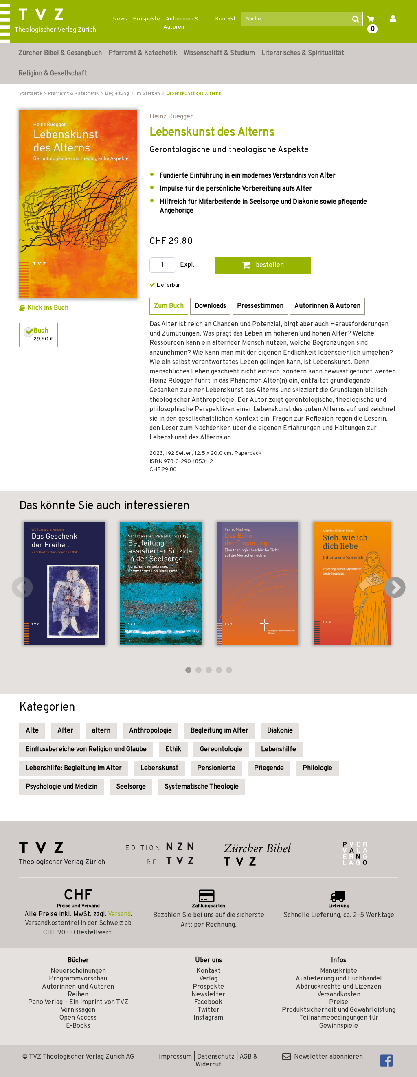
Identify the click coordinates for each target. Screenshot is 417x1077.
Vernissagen (78, 1010)
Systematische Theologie (202, 787)
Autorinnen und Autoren (78, 987)
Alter (65, 731)
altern (101, 731)
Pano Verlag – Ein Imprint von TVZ (78, 1002)
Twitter (208, 1010)
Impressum (175, 1057)
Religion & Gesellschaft (52, 74)
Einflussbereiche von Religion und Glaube (86, 750)
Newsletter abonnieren (327, 1057)
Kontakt (225, 18)
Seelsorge (131, 787)
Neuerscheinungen (78, 971)
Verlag (208, 979)
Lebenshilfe (278, 750)
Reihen (78, 995)
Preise (338, 1002)
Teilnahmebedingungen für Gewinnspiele (338, 1022)
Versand (119, 914)
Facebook (208, 1002)
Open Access (78, 1018)
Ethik (173, 750)
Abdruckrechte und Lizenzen (338, 987)
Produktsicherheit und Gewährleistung (338, 1010)
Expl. (187, 265)
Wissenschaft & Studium (219, 53)
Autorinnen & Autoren (181, 23)
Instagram (208, 1018)
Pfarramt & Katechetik (142, 53)
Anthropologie (150, 731)
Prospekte (146, 18)
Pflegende (269, 768)
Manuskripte (338, 971)
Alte (32, 731)
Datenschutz (216, 1057)
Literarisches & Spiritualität (302, 53)
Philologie (317, 768)
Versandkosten (338, 995)
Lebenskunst (159, 768)
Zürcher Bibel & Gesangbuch (60, 53)
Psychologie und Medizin (61, 787)
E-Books (78, 1026)
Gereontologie (221, 750)
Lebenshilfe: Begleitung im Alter (74, 768)
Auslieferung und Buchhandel (339, 979)
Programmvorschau (78, 979)
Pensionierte (216, 768)
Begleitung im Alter (219, 731)
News (120, 18)
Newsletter (208, 995)
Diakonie (280, 731)
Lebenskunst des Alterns (194, 93)
